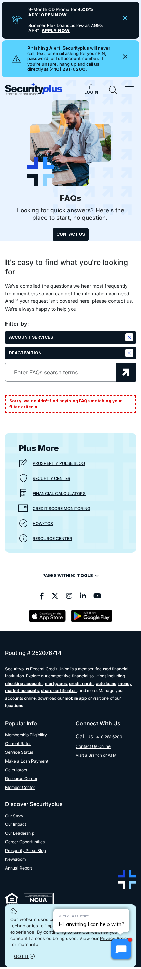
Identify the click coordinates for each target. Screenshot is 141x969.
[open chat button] (121, 949)
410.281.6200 (109, 736)
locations (14, 705)
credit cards (81, 683)
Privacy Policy (115, 938)
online (30, 698)
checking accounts (24, 683)
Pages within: (67, 575)
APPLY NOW (56, 30)
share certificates (59, 690)
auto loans (106, 683)
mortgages (56, 683)
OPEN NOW (54, 14)
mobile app (76, 698)
